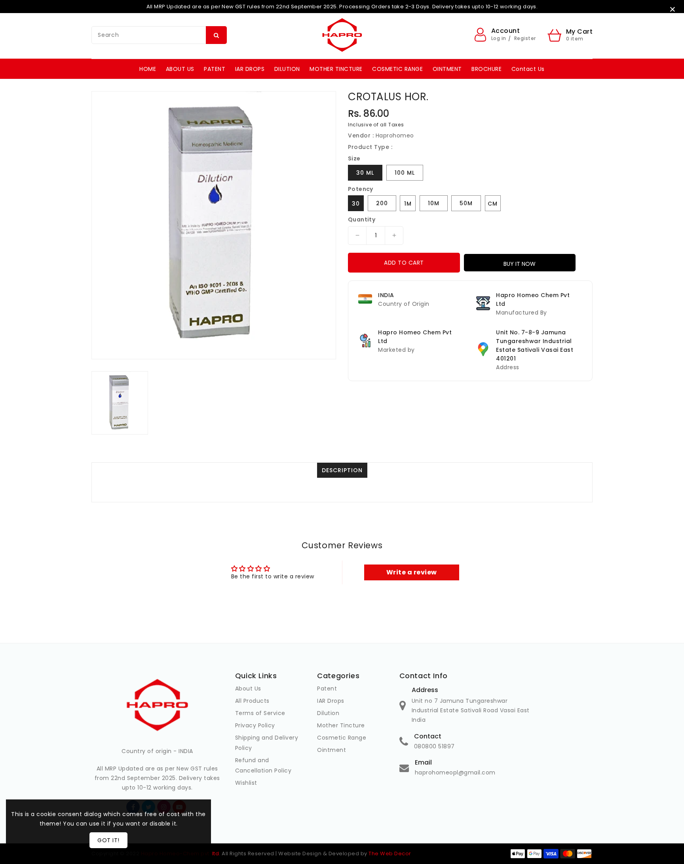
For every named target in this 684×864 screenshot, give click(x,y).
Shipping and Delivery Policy (266, 743)
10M (433, 203)
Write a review (411, 572)
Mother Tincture (341, 725)
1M (408, 204)
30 (356, 204)
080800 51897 (434, 746)
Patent (327, 688)
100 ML (405, 173)
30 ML (365, 173)
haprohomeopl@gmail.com (455, 772)
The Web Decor (390, 853)
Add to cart (404, 263)
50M (466, 203)
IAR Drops (330, 701)
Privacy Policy (255, 725)
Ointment (331, 750)
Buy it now (520, 264)
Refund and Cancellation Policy (263, 765)
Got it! (108, 840)
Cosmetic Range (341, 738)
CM (493, 204)
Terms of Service (260, 713)
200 (382, 203)
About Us (248, 688)
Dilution (328, 713)
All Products (252, 701)
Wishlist (246, 783)
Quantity (361, 219)
